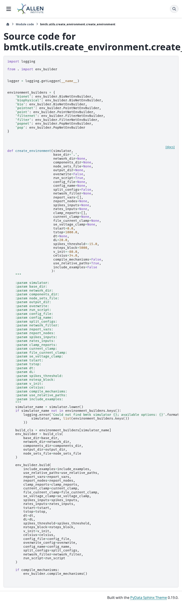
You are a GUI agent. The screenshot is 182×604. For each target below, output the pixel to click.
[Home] (8, 24)
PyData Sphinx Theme (148, 597)
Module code (25, 24)
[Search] (174, 9)
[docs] (170, 147)
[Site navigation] (9, 9)
